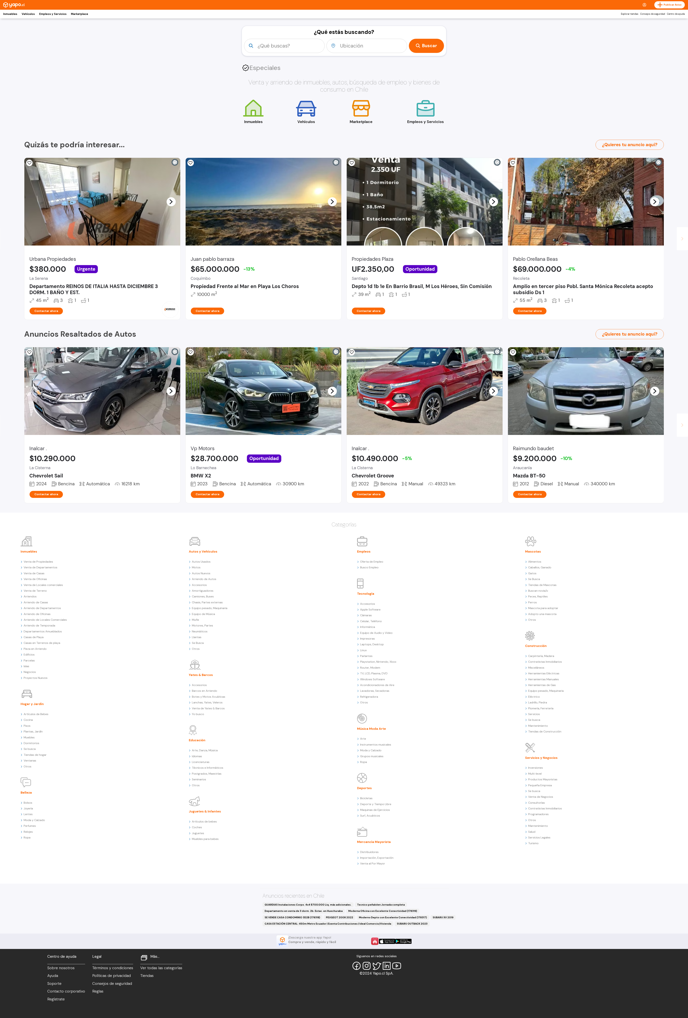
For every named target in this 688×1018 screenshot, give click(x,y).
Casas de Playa (34, 637)
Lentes (28, 814)
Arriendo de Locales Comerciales (45, 620)
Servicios (534, 714)
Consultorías (536, 803)
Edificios (29, 654)
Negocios (30, 672)
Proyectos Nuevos (35, 678)
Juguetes (198, 833)
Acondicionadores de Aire (377, 685)
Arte (363, 739)
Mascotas (533, 551)
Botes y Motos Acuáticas (208, 697)
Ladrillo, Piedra (537, 702)
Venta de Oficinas (35, 579)
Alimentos (534, 562)
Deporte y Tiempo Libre (375, 804)
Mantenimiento (538, 726)
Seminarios (199, 779)
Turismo (533, 843)
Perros (532, 602)
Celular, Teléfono (371, 621)
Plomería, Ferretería (540, 708)
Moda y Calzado (34, 820)
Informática (367, 627)
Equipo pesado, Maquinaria (209, 608)
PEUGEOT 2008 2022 (339, 917)
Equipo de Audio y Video (376, 633)
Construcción (536, 646)
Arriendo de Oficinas (37, 614)
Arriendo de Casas (36, 602)
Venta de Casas (34, 573)
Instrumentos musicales (375, 744)
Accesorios (199, 585)
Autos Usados (201, 562)
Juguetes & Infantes (205, 811)
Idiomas (197, 756)
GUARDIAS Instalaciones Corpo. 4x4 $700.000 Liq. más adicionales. (308, 904)
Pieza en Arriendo (35, 649)
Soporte (54, 983)
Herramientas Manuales (543, 679)
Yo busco (198, 714)
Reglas (97, 991)
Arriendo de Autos (204, 579)
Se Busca (198, 643)
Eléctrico (534, 697)
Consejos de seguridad (652, 14)
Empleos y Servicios (52, 14)
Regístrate (56, 999)
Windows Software (372, 679)
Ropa (27, 837)
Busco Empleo (369, 567)
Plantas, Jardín (33, 731)
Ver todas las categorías (161, 967)
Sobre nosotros (61, 967)
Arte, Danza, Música (205, 750)
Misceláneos (536, 668)
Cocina (28, 720)
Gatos (532, 573)
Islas (26, 666)
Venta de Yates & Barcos (208, 708)
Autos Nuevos (201, 573)
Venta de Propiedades (38, 562)
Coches (197, 827)
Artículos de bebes (204, 821)
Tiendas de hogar (35, 755)
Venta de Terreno (35, 591)
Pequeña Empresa (540, 785)
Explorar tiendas (629, 14)
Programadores (538, 814)
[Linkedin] (387, 966)
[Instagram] (367, 966)
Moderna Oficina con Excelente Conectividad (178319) (382, 911)
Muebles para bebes (205, 839)
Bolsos (28, 803)
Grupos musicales (371, 756)
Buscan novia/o (538, 591)
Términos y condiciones (112, 967)
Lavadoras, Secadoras (374, 691)
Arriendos (30, 596)
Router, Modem (370, 668)
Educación (197, 740)
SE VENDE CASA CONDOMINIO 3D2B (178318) (292, 917)
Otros (27, 766)
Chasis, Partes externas (207, 602)
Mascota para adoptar (543, 608)
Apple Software (370, 609)
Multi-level (535, 774)
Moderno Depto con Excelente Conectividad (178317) (393, 917)
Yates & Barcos (201, 675)
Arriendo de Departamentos (42, 608)
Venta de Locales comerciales (43, 585)
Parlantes (366, 656)
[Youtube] (397, 966)
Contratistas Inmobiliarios (545, 662)
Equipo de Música (203, 614)
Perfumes (30, 826)
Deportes (364, 788)
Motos (196, 567)
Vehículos (28, 14)
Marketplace (79, 14)
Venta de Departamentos (40, 567)
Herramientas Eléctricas (543, 673)
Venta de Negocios (540, 797)
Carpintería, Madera (541, 656)
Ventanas (30, 760)
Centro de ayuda (676, 14)
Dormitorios (31, 743)
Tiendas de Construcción (544, 731)
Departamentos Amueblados (43, 631)
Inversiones (535, 768)
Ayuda (52, 975)
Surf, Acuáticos (370, 815)
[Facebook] (357, 966)
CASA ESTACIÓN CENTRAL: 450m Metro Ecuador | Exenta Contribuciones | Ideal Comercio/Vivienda (328, 923)
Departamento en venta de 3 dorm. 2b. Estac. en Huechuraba (304, 911)
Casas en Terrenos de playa (42, 643)
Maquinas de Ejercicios (375, 810)
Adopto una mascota (542, 614)
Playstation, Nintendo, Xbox (378, 662)
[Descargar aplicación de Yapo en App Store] (387, 941)
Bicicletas (366, 798)
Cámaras (366, 615)
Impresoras (367, 638)
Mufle (195, 620)
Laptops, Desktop (372, 644)
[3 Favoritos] (351, 163)
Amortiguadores (202, 591)
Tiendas (147, 975)
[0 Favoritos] (513, 163)
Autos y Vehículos (203, 551)
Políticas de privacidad (111, 975)
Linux (363, 650)
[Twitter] (377, 966)
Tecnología (365, 594)
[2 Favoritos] (29, 163)
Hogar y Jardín (32, 704)
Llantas (196, 637)
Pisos (27, 726)
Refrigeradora (369, 697)
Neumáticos (199, 631)
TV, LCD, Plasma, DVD (374, 673)
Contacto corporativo (66, 991)
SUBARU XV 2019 (443, 917)
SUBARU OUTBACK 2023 (412, 923)
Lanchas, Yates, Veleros (207, 702)
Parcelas (29, 660)
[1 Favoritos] (190, 163)
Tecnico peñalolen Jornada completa (381, 904)
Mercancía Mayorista (374, 842)
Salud (531, 832)
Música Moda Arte (371, 729)
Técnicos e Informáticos (207, 768)
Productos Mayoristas (542, 779)
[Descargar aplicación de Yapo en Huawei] (375, 941)
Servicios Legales (539, 837)
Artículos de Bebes (36, 714)
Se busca (30, 749)
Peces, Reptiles (538, 596)
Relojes (28, 832)
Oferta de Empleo (371, 562)
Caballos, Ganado (539, 567)
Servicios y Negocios (541, 758)
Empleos (364, 551)
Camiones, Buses (203, 596)
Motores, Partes (202, 625)
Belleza (26, 792)
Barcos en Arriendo (204, 691)
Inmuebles (10, 14)
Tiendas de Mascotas (542, 585)
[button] (171, 201)
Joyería (28, 808)
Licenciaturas (200, 762)
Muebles (29, 737)
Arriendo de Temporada (39, 625)
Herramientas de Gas (542, 685)
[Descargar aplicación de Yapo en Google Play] (403, 941)
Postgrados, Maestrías (206, 774)
